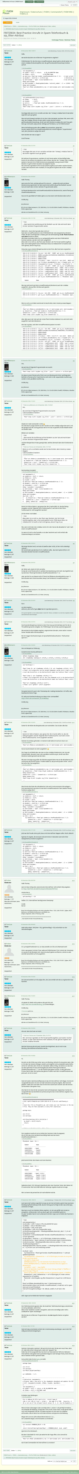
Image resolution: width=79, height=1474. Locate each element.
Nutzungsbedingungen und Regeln (60, 1472)
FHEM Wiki (68, 12)
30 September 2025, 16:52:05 (28, 1303)
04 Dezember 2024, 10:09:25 (28, 943)
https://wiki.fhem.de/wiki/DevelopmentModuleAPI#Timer (40, 889)
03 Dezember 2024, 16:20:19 (28, 722)
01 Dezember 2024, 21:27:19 (28, 145)
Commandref (56, 12)
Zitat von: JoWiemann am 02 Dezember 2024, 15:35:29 (38, 405)
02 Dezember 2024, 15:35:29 (28, 360)
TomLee (9, 51)
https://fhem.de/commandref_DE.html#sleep (35, 698)
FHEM (46, 12)
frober (49, 26)
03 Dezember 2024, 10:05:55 (28, 645)
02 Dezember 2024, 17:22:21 (28, 401)
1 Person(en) (24, 1011)
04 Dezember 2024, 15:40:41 (28, 996)
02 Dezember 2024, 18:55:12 (28, 543)
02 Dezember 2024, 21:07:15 (28, 622)
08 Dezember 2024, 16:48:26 (28, 1055)
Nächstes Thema (69, 40)
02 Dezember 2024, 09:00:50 (28, 176)
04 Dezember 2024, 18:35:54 (28, 1028)
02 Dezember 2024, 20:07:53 (28, 562)
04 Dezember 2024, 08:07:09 (28, 880)
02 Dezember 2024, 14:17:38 (28, 218)
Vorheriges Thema (57, 40)
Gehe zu (50, 1461)
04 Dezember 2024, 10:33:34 (28, 976)
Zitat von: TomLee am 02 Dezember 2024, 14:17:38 (37, 447)
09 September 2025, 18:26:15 (28, 1200)
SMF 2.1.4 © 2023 (6, 1472)
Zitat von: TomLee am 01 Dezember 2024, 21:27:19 (37, 1035)
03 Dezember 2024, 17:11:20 (28, 830)
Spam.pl (38, 1359)
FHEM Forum (8, 12)
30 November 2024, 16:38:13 (28, 51)
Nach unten (6, 45)
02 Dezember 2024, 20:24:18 (28, 600)
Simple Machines (14, 1472)
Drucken (72, 45)
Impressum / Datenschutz (31, 12)
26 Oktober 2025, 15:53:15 (27, 1345)
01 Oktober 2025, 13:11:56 (27, 1326)
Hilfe (49, 1472)
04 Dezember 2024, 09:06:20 (28, 924)
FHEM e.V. (24, 14)
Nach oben (6, 1450)
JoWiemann (10, 177)
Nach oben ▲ (74, 1472)
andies (53, 26)
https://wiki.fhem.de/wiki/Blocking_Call (32, 1004)
